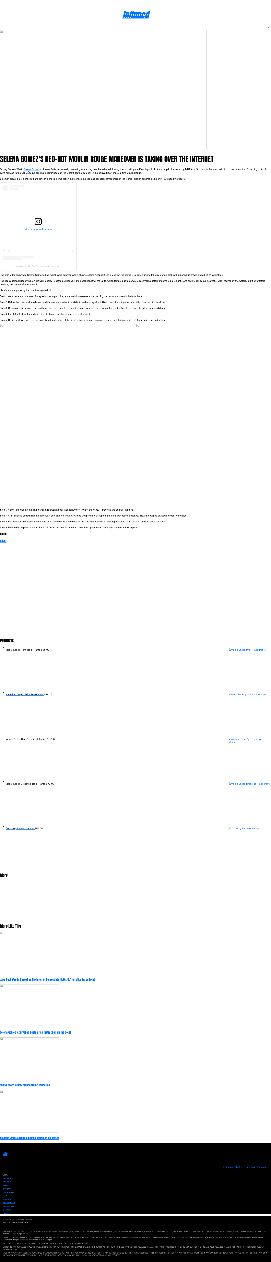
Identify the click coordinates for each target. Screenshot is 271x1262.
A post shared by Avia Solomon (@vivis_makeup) (38, 266)
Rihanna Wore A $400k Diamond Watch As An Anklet (29, 1138)
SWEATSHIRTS (9, 1203)
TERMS (6, 1185)
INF (5, 1153)
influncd (136, 15)
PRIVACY (7, 1182)
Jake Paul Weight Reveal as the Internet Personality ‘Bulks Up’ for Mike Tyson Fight (47, 979)
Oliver (3, 541)
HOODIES (7, 1199)
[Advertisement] (84, 592)
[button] (3, 3)
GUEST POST (8, 1192)
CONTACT (7, 1189)
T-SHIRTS (7, 1210)
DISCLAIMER (8, 1178)
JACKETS (7, 1213)
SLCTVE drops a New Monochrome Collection (25, 1085)
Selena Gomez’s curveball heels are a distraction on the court (35, 1032)
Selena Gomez (31, 169)
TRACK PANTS (9, 1206)
